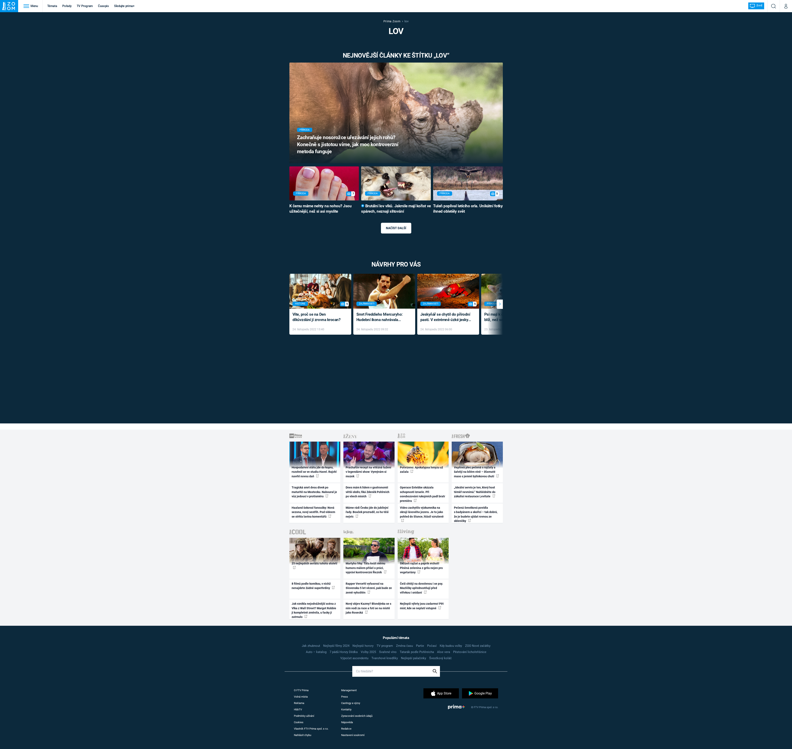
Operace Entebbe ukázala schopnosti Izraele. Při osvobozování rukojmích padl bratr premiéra (422, 494)
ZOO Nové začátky (477, 646)
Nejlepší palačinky (413, 658)
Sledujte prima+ (124, 6)
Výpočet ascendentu (354, 658)
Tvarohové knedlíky (384, 658)
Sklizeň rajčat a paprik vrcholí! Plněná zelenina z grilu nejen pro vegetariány (421, 568)
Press (344, 696)
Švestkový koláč (440, 658)
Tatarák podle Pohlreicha (417, 652)
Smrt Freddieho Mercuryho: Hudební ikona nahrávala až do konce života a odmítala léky (381, 317)
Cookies (298, 722)
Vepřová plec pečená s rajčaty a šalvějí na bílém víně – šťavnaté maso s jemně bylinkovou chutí (474, 472)
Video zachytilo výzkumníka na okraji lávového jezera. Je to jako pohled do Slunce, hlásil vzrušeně (422, 512)
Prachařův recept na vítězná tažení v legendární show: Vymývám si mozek (368, 472)
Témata (52, 6)
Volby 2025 (368, 652)
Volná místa (301, 696)
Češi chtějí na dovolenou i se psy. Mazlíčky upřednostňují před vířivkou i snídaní (421, 588)
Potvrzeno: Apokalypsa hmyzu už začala (421, 469)
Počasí (432, 646)
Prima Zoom (392, 21)
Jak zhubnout (311, 646)
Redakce (346, 728)
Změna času (404, 646)
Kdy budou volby (451, 646)
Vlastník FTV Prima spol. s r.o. (311, 728)
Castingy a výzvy (350, 703)
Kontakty (346, 709)
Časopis (103, 6)
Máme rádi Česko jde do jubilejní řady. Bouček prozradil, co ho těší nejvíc (367, 512)
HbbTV (298, 709)
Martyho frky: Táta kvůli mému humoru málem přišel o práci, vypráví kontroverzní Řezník (365, 568)
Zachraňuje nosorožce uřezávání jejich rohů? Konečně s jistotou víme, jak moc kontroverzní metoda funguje (347, 144)
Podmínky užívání (304, 715)
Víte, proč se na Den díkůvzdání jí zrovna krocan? (316, 317)
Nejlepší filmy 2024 (336, 646)
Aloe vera (443, 652)
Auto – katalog (316, 652)
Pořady (67, 6)
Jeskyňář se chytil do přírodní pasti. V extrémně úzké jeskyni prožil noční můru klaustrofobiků (445, 317)
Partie (420, 646)
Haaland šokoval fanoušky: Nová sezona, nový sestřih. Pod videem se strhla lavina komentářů (313, 512)
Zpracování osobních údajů (356, 715)
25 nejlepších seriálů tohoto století (314, 563)
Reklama (299, 703)
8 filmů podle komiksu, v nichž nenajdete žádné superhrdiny (311, 586)
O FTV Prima (301, 690)
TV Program (85, 6)
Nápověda (347, 722)
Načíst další (396, 228)
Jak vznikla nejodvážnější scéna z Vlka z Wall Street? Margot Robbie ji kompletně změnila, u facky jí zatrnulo (314, 610)
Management (349, 690)
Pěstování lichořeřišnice (469, 652)
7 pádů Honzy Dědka (344, 652)
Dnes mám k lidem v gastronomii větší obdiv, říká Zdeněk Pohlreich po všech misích (367, 492)
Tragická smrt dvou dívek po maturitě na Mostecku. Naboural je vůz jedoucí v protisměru (314, 492)
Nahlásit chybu (302, 735)
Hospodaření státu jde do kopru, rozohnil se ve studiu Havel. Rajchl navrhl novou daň (314, 472)
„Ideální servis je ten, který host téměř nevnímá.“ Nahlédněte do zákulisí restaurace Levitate (474, 492)
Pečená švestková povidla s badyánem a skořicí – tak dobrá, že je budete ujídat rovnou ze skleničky (475, 514)
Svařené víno (388, 652)
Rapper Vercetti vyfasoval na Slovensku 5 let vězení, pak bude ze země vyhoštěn (369, 588)
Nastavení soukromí (352, 735)
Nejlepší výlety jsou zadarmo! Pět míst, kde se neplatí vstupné (422, 606)
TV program (385, 646)
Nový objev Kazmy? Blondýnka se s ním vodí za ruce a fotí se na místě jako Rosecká (368, 608)
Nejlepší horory (363, 646)
